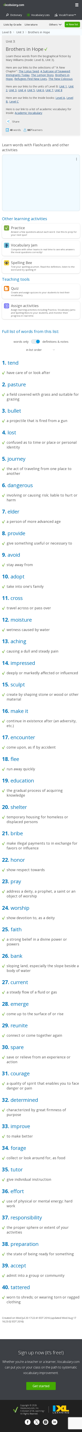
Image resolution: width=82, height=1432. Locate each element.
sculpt (17, 684)
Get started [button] (41, 1386)
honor (17, 859)
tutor (16, 1169)
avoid (13, 554)
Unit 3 (20, 32)
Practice (18, 227)
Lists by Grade (12, 24)
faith (15, 929)
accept (17, 1265)
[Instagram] (46, 1422)
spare (16, 1047)
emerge (19, 1003)
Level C (14, 101)
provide (15, 533)
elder (12, 511)
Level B (7, 32)
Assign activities (25, 305)
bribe (16, 833)
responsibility (25, 1217)
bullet (13, 410)
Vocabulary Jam (24, 245)
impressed (22, 662)
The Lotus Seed (29, 71)
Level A (60, 98)
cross (16, 598)
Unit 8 (58, 90)
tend (12, 362)
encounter (22, 737)
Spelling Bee (21, 262)
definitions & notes (55, 342)
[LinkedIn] (55, 1422)
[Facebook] (28, 1422)
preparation (24, 1243)
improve (19, 1126)
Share (16, 121)
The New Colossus (60, 79)
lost (11, 432)
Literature (31, 24)
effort (16, 1191)
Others (53, 24)
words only (21, 342)
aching (17, 641)
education (21, 780)
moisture (20, 619)
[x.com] (37, 1422)
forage (17, 1147)
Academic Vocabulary (28, 113)
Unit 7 (49, 90)
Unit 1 (63, 86)
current (18, 982)
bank (15, 955)
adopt (16, 576)
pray (15, 881)
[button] (77, 5)
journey (15, 458)
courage (19, 1073)
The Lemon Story (42, 75)
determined (23, 1099)
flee (14, 759)
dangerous (19, 485)
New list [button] (73, 24)
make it (18, 711)
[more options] (76, 159)
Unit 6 (40, 90)
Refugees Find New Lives (30, 79)
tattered (19, 1287)
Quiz (15, 288)
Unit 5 (31, 90)
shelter (18, 807)
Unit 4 (22, 90)
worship (19, 907)
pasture (16, 384)
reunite (18, 1025)
